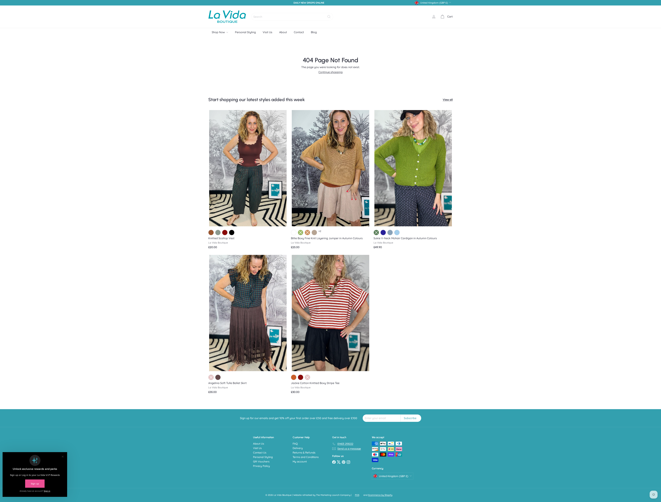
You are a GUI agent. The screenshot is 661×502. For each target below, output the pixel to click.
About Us (258, 443)
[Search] (329, 16)
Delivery (298, 448)
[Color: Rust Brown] (293, 377)
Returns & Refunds (304, 452)
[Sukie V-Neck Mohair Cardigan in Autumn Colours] (413, 180)
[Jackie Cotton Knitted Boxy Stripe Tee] (330, 325)
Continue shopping (330, 72)
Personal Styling (245, 32)
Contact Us (259, 452)
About (283, 32)
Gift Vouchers (261, 461)
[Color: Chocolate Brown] (211, 232)
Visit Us (267, 32)
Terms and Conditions (306, 457)
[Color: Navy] (383, 232)
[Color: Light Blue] (397, 232)
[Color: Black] (231, 232)
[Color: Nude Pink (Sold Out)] (211, 377)
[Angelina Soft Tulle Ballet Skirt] (247, 325)
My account (300, 461)
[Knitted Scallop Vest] (247, 180)
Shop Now (218, 32)
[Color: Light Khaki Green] (218, 232)
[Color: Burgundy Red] (225, 232)
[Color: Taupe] (314, 232)
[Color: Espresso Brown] (218, 377)
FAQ (295, 443)
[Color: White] (293, 232)
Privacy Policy (261, 466)
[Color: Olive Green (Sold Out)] (300, 232)
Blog (314, 32)
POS (357, 495)
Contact (299, 32)
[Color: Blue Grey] (390, 232)
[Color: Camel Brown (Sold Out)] (307, 232)
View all (448, 99)
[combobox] (292, 16)
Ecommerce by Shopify (380, 495)
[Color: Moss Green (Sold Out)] (376, 232)
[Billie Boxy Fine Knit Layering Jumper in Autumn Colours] (330, 180)
